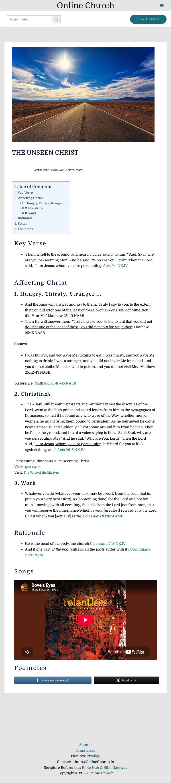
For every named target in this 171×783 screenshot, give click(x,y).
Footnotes (25, 229)
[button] (148, 19)
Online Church (85, 5)
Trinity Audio (58, 170)
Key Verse (25, 192)
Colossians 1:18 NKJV (108, 544)
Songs (22, 223)
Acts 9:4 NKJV (115, 266)
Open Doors (32, 467)
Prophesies (85, 751)
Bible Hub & (93, 768)
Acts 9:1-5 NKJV (70, 450)
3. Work (30, 213)
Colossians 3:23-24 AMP (103, 516)
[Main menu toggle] (162, 5)
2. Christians (34, 208)
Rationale (25, 218)
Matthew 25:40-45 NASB (55, 383)
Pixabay (93, 756)
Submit (85, 745)
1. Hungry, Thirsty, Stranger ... (44, 203)
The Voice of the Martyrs (41, 472)
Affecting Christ (30, 198)
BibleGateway (115, 768)
